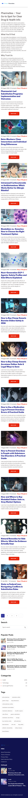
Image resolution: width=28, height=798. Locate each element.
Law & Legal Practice (14, 685)
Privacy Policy (4, 757)
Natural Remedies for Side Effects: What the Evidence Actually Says (14, 541)
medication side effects (7, 717)
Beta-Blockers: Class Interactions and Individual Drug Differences (14, 142)
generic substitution (15, 714)
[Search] (25, 627)
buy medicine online (6, 721)
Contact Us (4, 761)
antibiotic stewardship (7, 728)
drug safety (20, 724)
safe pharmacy (17, 721)
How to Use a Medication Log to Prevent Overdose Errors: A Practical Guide (12, 410)
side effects (5, 714)
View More (13, 113)
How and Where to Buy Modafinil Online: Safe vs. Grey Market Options (13, 499)
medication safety (16, 697)
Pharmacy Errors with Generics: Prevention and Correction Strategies (16, 639)
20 (3, 619)
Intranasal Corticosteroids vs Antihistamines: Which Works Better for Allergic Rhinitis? (13, 186)
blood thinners (5, 731)
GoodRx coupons (19, 711)
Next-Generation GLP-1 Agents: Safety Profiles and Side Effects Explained (14, 275)
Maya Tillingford (22, 88)
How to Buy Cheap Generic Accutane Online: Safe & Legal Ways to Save (13, 364)
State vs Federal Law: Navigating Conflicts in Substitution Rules (12, 587)
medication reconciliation (8, 707)
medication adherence (7, 711)
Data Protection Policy (6, 759)
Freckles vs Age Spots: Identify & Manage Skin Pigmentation (17, 653)
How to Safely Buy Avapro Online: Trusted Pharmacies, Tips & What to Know (17, 659)
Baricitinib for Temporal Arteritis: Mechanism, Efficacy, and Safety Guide (17, 666)
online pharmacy (5, 697)
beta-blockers (5, 724)
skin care (13, 724)
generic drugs (5, 700)
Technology (14, 683)
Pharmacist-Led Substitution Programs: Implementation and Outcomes (12, 95)
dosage (17, 717)
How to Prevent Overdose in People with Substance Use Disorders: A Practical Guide (13, 454)
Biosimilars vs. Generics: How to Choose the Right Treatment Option (12, 231)
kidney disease (18, 728)
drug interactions (15, 700)
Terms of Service (5, 754)
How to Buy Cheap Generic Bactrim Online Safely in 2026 (13, 320)
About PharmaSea (5, 752)
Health (14, 680)
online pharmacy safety (7, 704)
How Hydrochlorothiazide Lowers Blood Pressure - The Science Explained (17, 646)
